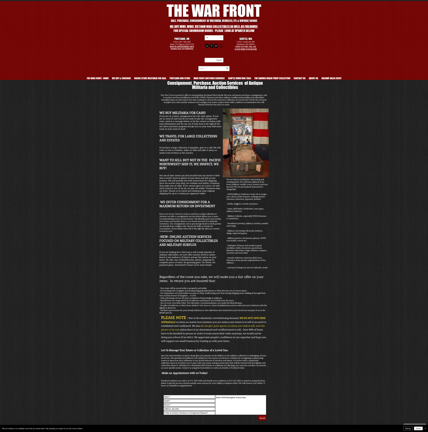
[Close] (425, 428)
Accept (418, 428)
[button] (221, 46)
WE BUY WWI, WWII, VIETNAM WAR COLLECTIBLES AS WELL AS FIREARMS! (214, 26)
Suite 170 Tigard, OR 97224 (182, 44)
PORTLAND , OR (181, 38)
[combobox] (213, 68)
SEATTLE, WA (245, 38)
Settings (408, 428)
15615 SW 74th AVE (182, 42)
